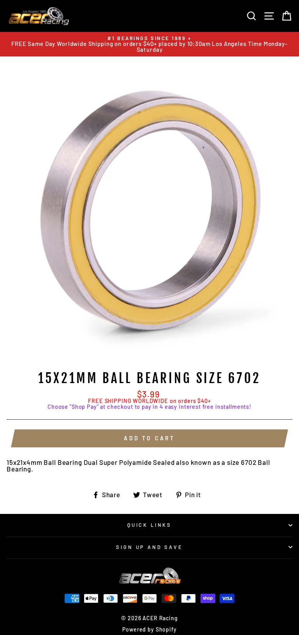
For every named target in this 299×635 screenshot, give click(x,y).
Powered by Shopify (149, 629)
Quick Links (149, 525)
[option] (149, 44)
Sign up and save (149, 547)
